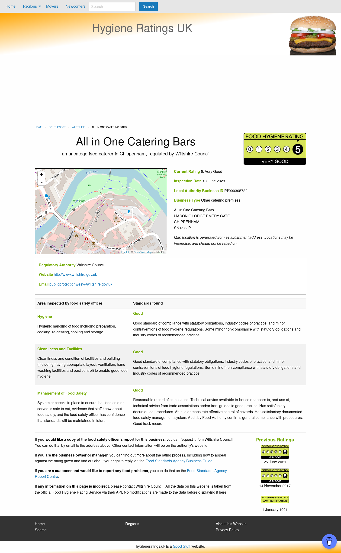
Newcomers (75, 6)
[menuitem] (10, 6)
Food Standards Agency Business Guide (178, 460)
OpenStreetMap (142, 252)
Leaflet (125, 252)
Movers (52, 6)
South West (57, 127)
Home (11, 6)
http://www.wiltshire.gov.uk (75, 274)
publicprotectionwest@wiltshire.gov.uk (80, 284)
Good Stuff (181, 546)
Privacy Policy (227, 529)
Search (41, 529)
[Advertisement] (170, 90)
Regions (30, 6)
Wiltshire (78, 127)
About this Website (231, 523)
